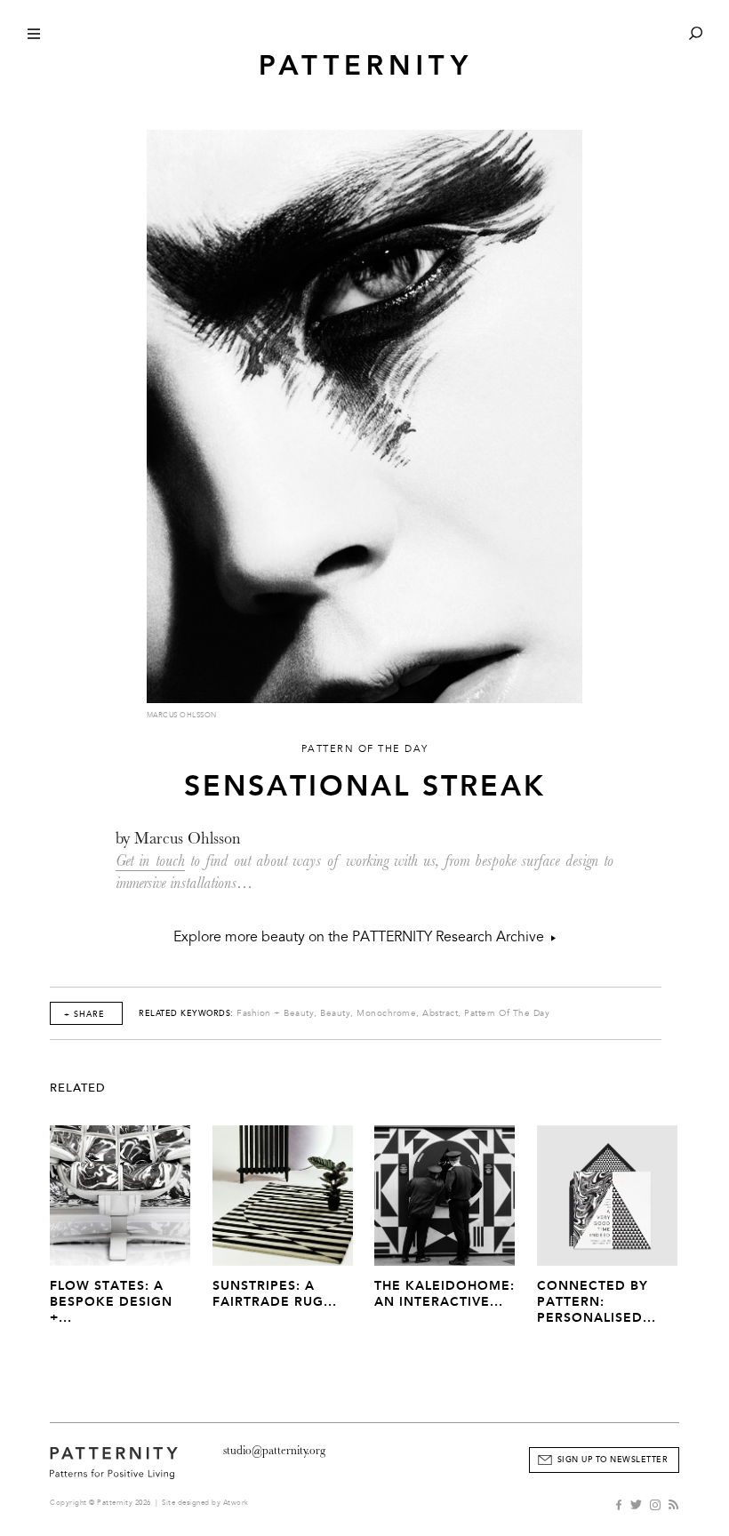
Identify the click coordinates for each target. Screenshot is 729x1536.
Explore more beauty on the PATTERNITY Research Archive (362, 937)
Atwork (236, 1503)
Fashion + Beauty (275, 1013)
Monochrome (386, 1013)
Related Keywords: (186, 1013)
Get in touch (150, 861)
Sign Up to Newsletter (613, 1459)
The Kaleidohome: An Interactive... (444, 1293)
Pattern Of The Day (506, 1013)
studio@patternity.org (274, 1450)
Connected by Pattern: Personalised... (596, 1301)
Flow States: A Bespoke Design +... (111, 1301)
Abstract (440, 1013)
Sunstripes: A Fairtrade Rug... (274, 1293)
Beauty (335, 1013)
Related (78, 1088)
